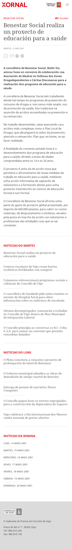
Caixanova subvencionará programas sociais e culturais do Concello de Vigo (35, 281)
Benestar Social (14, 18)
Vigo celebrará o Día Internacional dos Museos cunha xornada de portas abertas (35, 416)
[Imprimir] (6, 56)
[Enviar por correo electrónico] (12, 56)
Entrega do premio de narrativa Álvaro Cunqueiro (30, 388)
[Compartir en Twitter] (22, 56)
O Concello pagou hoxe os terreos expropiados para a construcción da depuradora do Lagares (35, 402)
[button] (67, 4)
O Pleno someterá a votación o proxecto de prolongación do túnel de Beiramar (32, 361)
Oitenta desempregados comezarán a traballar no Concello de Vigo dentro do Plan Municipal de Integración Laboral (35, 314)
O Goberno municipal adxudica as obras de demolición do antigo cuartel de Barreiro (33, 375)
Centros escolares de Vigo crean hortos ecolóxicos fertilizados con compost (30, 268)
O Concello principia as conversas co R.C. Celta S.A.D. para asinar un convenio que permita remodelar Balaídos (35, 331)
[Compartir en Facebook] (17, 56)
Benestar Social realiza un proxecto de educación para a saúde (30, 254)
